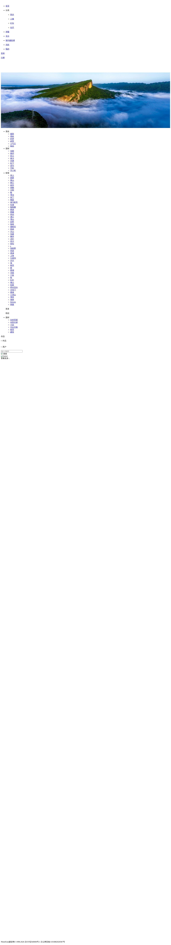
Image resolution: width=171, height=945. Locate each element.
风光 (12, 15)
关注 (7, 36)
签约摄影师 (10, 40)
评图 (7, 32)
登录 (3, 53)
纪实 (12, 23)
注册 (3, 58)
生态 (12, 28)
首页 (7, 6)
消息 (7, 45)
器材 (7, 148)
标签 (7, 173)
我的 (7, 49)
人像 (12, 19)
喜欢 (7, 131)
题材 (7, 317)
